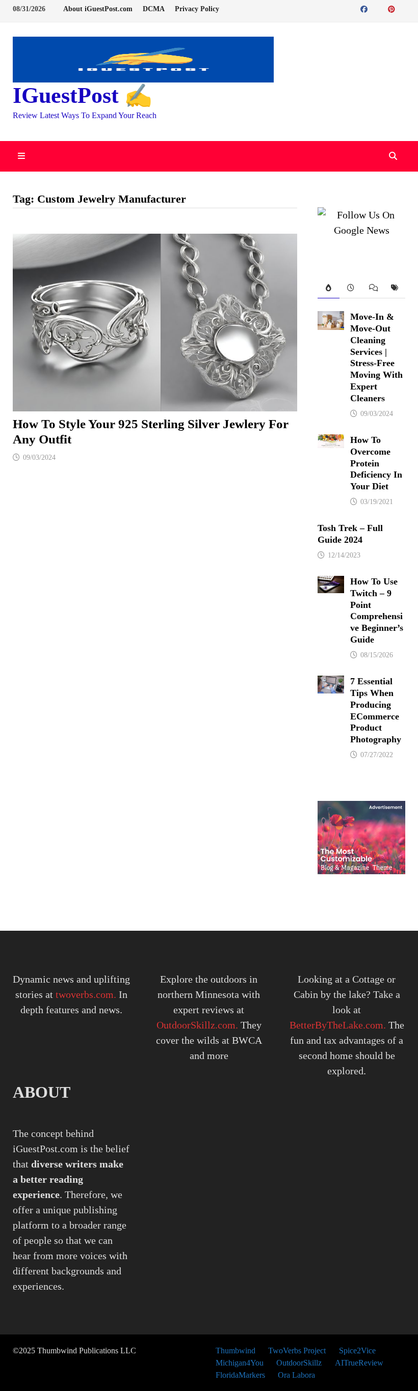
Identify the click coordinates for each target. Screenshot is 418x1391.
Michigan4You (240, 1362)
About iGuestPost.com (98, 9)
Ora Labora (296, 1375)
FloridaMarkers (240, 1375)
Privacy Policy (197, 9)
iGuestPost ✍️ (82, 95)
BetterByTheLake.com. (338, 1025)
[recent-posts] (350, 288)
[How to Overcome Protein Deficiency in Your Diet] (331, 442)
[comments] (372, 288)
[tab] (328, 288)
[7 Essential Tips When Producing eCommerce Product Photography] (331, 683)
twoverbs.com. (84, 994)
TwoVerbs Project (297, 1350)
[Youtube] (376, 8)
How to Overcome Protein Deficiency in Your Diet (376, 463)
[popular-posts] (328, 288)
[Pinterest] (392, 8)
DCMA (154, 9)
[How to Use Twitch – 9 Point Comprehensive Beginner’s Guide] (331, 583)
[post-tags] (394, 288)
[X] (382, 8)
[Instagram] (402, 8)
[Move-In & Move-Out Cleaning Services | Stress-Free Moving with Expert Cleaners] (331, 318)
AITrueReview (359, 1362)
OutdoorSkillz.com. (197, 1025)
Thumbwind (235, 1350)
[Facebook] (365, 8)
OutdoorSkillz (299, 1362)
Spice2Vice (357, 1350)
